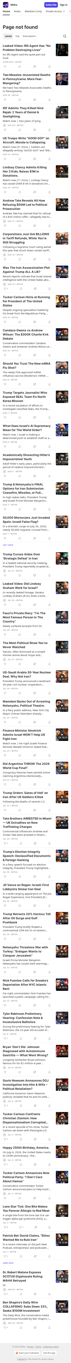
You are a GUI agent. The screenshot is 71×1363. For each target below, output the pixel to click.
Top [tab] (17, 36)
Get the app (49, 1352)
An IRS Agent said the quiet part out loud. (24, 56)
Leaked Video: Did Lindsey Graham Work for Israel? (22, 586)
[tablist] (20, 36)
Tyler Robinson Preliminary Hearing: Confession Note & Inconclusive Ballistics (23, 1018)
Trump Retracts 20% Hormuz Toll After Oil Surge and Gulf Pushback (27, 918)
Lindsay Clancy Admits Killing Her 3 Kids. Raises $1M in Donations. (25, 171)
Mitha (18, 62)
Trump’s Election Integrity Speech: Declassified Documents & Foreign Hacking (27, 856)
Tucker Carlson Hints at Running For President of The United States (26, 301)
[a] (62, 112)
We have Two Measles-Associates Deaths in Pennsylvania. (27, 89)
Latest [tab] (8, 36)
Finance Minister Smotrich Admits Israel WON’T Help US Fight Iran (24, 735)
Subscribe (51, 4)
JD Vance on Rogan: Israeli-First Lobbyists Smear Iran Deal (26, 887)
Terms (38, 1346)
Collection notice (51, 1346)
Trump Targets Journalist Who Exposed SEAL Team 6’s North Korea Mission (25, 397)
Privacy (30, 1346)
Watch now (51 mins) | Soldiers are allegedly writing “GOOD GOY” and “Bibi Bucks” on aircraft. (26, 148)
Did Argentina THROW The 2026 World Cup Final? (26, 766)
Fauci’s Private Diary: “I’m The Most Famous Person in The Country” (24, 617)
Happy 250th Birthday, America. (26, 1147)
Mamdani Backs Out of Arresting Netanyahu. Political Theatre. (26, 703)
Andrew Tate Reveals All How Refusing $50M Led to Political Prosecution (25, 205)
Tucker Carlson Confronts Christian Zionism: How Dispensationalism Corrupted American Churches (24, 1118)
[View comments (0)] (20, 66)
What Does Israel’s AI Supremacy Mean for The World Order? (27, 428)
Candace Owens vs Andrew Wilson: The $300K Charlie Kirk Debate (26, 334)
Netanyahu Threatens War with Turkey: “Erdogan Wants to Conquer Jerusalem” (25, 951)
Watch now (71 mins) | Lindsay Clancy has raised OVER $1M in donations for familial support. (25, 181)
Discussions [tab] (29, 36)
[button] (6, 11)
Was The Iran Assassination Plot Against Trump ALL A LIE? (26, 270)
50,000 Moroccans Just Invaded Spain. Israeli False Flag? (26, 519)
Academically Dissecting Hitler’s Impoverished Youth (26, 457)
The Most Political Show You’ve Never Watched (25, 645)
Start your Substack (29, 1352)
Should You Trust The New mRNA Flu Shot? (26, 365)
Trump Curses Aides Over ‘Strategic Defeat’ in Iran (21, 556)
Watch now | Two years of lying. (22, 121)
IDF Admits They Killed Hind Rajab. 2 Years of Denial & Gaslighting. (23, 112)
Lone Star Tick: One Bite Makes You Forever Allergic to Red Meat (26, 1208)
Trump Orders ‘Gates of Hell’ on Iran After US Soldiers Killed (25, 795)
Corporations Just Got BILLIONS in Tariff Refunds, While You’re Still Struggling (26, 238)
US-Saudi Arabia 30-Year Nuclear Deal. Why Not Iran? (27, 674)
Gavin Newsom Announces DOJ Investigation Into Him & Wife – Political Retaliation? (26, 1085)
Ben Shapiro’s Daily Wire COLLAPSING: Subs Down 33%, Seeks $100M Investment (25, 1306)
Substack (21, 1359)
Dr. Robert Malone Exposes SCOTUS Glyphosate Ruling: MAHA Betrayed (23, 1276)
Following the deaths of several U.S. (24, 801)
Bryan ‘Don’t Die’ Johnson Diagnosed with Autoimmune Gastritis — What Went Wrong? (25, 1051)
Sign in (64, 4)
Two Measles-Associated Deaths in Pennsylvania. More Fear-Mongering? (26, 79)
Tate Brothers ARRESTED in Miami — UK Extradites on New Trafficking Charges (27, 823)
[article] (35, 56)
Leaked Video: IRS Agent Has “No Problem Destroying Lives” (26, 48)
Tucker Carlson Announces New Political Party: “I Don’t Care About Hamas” (26, 1177)
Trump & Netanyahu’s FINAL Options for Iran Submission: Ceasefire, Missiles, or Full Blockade (23, 489)
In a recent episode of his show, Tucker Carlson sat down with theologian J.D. (26, 1128)
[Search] (64, 36)
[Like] (5, 66)
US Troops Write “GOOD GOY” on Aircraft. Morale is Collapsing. (26, 140)
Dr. (4, 1285)
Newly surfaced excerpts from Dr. (22, 626)
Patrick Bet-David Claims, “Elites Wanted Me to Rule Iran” (26, 1237)
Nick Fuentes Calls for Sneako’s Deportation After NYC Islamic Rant (25, 984)
